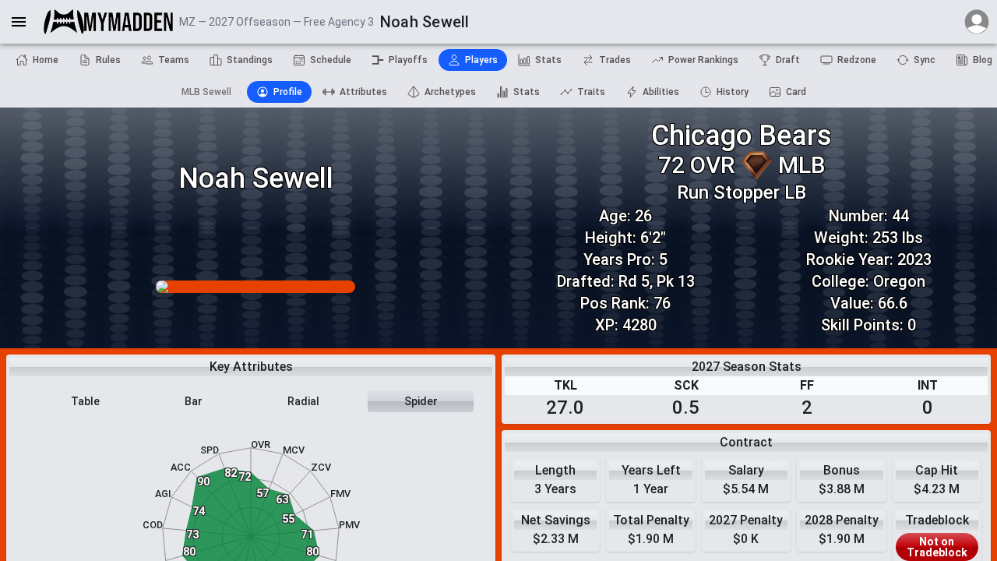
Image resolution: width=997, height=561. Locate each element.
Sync (924, 60)
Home (45, 60)
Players (481, 60)
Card (796, 91)
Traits (591, 91)
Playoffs (408, 60)
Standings (250, 60)
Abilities (661, 91)
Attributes (363, 91)
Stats (548, 60)
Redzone (856, 60)
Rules (108, 60)
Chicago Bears (741, 135)
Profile (287, 91)
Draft (788, 60)
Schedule (330, 60)
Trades (615, 60)
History (733, 91)
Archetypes (450, 91)
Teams (173, 60)
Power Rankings (703, 60)
